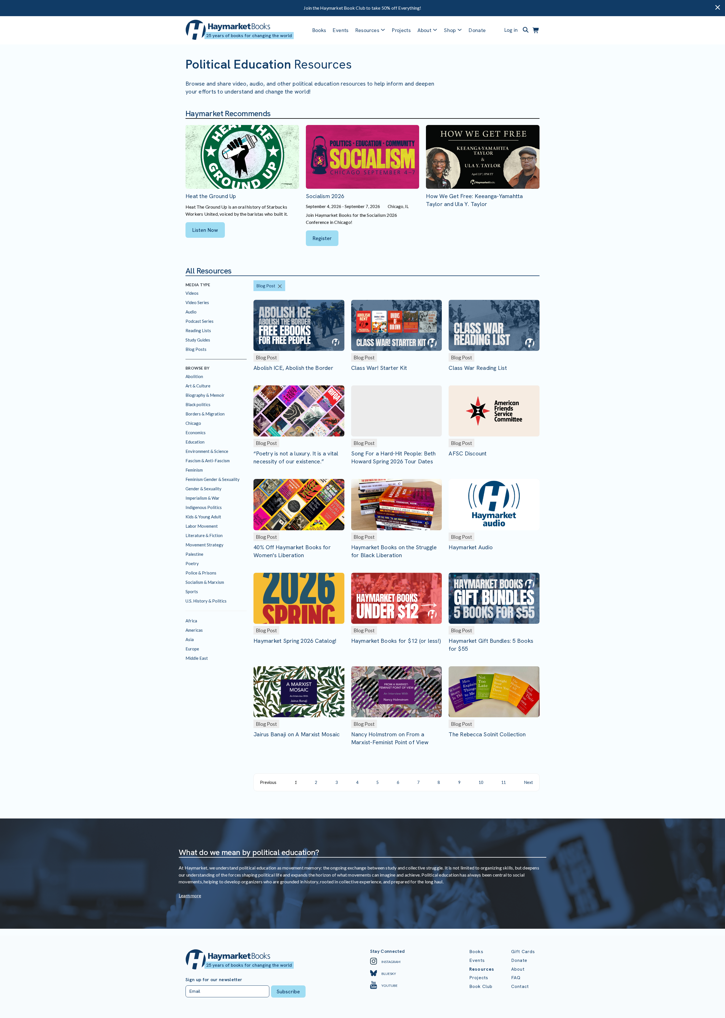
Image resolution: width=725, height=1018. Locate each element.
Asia (189, 639)
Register (322, 238)
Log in (511, 30)
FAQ (516, 978)
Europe (192, 648)
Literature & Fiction (204, 535)
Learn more (190, 895)
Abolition (194, 376)
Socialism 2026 (325, 196)
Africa (191, 620)
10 (481, 782)
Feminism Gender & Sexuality (212, 479)
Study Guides (197, 339)
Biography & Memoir (205, 395)
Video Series (197, 302)
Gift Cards (523, 952)
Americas (194, 630)
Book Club (480, 986)
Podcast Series (199, 321)
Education (194, 441)
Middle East (196, 658)
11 (503, 782)
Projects (401, 30)
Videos (192, 293)
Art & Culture (197, 385)
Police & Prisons (200, 572)
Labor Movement (201, 526)
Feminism (194, 469)
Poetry (192, 563)
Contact (520, 986)
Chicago (193, 423)
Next (528, 782)
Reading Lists (198, 330)
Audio (191, 311)
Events (340, 30)
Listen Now (205, 230)
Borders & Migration (205, 413)
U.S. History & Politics (206, 600)
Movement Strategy (204, 544)
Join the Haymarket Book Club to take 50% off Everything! (362, 7)
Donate (477, 30)
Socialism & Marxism (204, 582)
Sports (191, 591)
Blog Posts (195, 349)
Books (319, 30)
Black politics (197, 404)
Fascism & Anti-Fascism (207, 460)
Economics (195, 432)
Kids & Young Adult (203, 516)
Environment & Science (206, 451)
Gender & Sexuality (203, 488)
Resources (367, 30)
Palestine (194, 554)
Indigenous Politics (203, 507)
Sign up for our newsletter (213, 979)
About (517, 969)
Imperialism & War (202, 497)
